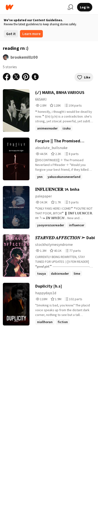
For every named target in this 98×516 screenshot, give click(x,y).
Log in (84, 7)
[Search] (70, 7)
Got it (11, 33)
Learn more (31, 33)
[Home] (35, 7)
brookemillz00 (24, 57)
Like (87, 77)
